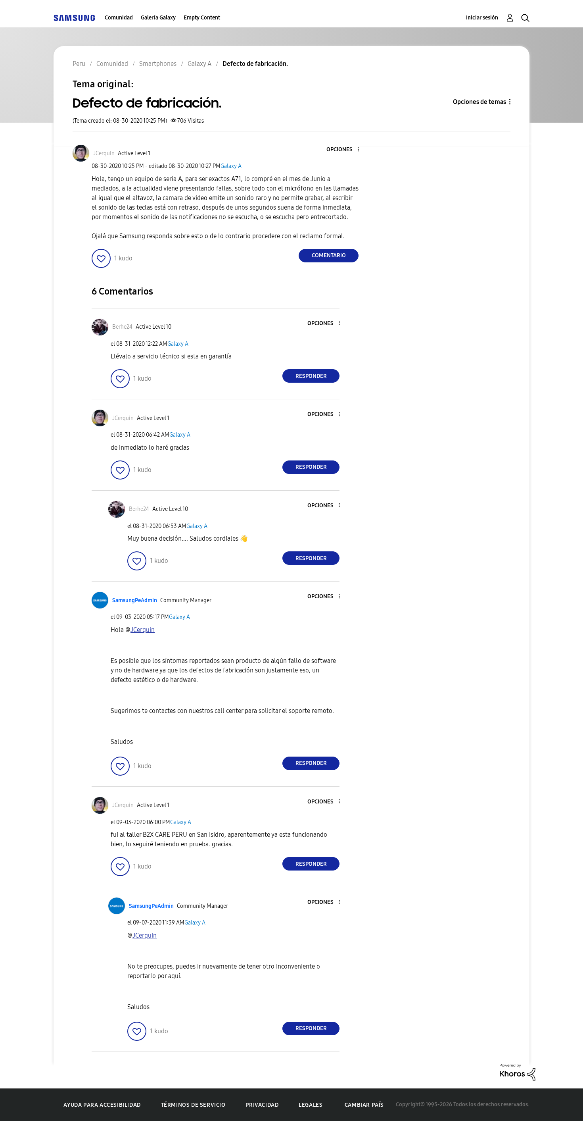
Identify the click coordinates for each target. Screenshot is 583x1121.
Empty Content (202, 17)
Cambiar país (364, 1105)
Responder (311, 376)
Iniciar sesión (482, 17)
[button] (345, 150)
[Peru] (74, 17)
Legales (310, 1105)
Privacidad (261, 1105)
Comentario (329, 255)
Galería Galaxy (158, 17)
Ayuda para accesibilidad (101, 1105)
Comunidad (119, 17)
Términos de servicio (193, 1105)
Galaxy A (231, 166)
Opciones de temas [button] (479, 102)
